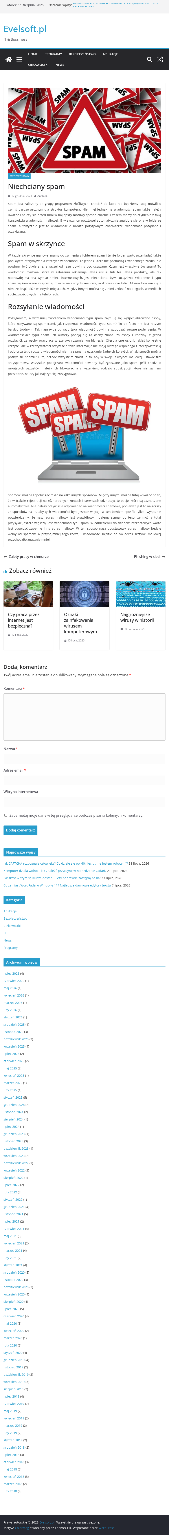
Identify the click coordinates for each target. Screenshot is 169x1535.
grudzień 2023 (14, 1134)
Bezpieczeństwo (82, 54)
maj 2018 (10, 1469)
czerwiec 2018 (14, 1462)
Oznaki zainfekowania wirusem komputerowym (80, 623)
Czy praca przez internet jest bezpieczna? (23, 620)
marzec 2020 (13, 1338)
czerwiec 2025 (14, 1061)
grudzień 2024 (14, 1105)
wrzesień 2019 (14, 1382)
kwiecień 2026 (14, 995)
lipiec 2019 (11, 1396)
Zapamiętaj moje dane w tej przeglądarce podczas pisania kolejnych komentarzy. (76, 815)
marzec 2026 (13, 1003)
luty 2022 (10, 1192)
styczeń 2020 (13, 1352)
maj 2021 (10, 1236)
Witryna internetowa (21, 791)
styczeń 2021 (13, 1265)
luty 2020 (10, 1345)
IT (5, 933)
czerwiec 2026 (14, 981)
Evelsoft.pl (25, 29)
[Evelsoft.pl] (9, 59)
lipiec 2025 (11, 1054)
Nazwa (11, 748)
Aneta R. (42, 196)
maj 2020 (10, 1323)
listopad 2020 (13, 1280)
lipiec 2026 (11, 973)
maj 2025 (10, 1068)
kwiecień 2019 (14, 1418)
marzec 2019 (13, 1425)
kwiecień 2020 (14, 1331)
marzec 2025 (13, 1083)
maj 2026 (10, 988)
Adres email (15, 770)
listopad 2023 (13, 1141)
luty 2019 (10, 1433)
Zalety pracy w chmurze (29, 556)
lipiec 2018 (11, 1455)
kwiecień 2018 (14, 1476)
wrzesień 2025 (14, 1046)
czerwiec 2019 (14, 1404)
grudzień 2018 (14, 1447)
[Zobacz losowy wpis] (160, 59)
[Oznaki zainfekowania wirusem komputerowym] (84, 584)
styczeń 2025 (13, 1097)
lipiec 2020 (11, 1309)
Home (33, 54)
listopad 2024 (13, 1112)
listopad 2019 (13, 1367)
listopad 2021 (13, 1214)
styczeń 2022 (13, 1199)
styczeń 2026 (13, 1017)
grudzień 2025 (14, 1024)
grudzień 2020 (14, 1272)
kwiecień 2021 (14, 1243)
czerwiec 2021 (14, 1229)
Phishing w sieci (147, 556)
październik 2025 (16, 1039)
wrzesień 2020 (14, 1294)
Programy (53, 54)
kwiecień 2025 (14, 1075)
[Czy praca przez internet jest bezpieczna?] (28, 584)
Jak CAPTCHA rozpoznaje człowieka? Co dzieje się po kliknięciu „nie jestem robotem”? (66, 863)
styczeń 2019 (13, 1440)
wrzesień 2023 (14, 1156)
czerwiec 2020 (14, 1316)
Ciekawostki (38, 65)
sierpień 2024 (14, 1119)
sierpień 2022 (14, 1178)
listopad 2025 (13, 1032)
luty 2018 (10, 1491)
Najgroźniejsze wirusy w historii (137, 617)
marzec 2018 (13, 1484)
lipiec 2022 (11, 1185)
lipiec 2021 (11, 1221)
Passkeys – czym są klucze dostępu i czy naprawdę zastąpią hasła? (52, 878)
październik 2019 (16, 1374)
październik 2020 (16, 1287)
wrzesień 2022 (14, 1170)
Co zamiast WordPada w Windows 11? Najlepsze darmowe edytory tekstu (57, 885)
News (59, 65)
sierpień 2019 (14, 1389)
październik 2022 (16, 1163)
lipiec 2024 (11, 1126)
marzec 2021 (13, 1250)
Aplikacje (110, 54)
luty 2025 (10, 1090)
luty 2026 (10, 1010)
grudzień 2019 (14, 1360)
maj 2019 (10, 1411)
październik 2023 (16, 1148)
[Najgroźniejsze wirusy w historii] (140, 584)
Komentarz (14, 688)
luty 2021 (10, 1258)
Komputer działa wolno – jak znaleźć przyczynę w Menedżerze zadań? (55, 871)
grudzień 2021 (14, 1207)
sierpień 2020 (14, 1301)
